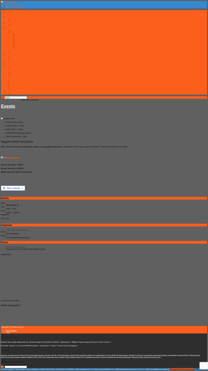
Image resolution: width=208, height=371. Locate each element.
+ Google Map (11, 251)
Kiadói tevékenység (18, 74)
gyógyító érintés (12, 220)
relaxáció (78, 357)
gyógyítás (53, 355)
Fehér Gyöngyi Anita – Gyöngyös (28, 38)
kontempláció (157, 355)
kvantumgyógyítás (182, 355)
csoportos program (13, 355)
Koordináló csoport (18, 51)
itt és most (108, 355)
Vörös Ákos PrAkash (23, 47)
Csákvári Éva (20, 34)
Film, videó (15, 82)
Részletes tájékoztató (186, 369)
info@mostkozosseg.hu (15, 7)
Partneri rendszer (17, 67)
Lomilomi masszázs (194, 355)
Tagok (13, 30)
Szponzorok (15, 53)
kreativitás (164, 355)
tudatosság (135, 357)
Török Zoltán (20, 45)
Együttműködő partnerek (20, 32)
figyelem (41, 355)
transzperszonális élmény (123, 357)
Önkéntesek (15, 49)
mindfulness (29, 357)
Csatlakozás (10, 55)
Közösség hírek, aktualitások (21, 18)
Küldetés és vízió (17, 24)
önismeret (147, 357)
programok (61, 357)
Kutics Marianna (21, 42)
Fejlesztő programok (18, 76)
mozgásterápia (50, 357)
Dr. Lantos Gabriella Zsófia (25, 36)
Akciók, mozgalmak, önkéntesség (23, 69)
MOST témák (11, 65)
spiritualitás (88, 357)
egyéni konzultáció (33, 355)
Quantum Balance (70, 357)
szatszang (103, 357)
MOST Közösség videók (20, 88)
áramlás (141, 357)
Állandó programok (13, 216)
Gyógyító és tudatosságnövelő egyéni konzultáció (25, 312)
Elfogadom (174, 369)
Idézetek (14, 20)
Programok (10, 63)
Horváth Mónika (21, 40)
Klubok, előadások (18, 72)
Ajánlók (8, 78)
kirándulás (132, 355)
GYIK (8, 90)
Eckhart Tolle (23, 355)
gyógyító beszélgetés (63, 355)
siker (83, 357)
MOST (36, 357)
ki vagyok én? (139, 355)
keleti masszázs (31, 220)
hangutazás (83, 355)
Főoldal (8, 17)
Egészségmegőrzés (18, 70)
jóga (117, 355)
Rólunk (8, 22)
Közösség (9, 28)
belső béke (4, 355)
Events (17, 100)
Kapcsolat (9, 92)
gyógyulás (47, 355)
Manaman (19, 44)
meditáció (23, 357)
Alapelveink (15, 26)
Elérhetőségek (16, 94)
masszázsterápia (44, 220)
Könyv (13, 86)
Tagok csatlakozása (18, 57)
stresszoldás (57, 220)
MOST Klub (41, 357)
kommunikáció (148, 355)
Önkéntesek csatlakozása (20, 61)
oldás (56, 357)
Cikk (12, 80)
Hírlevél (13, 84)
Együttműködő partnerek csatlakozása (25, 59)
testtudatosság (111, 357)
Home (3, 100)
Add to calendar (13, 188)
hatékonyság (91, 355)
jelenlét (21, 220)
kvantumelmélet (172, 355)
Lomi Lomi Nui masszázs (16, 310)
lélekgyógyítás (5, 357)
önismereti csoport (155, 357)
